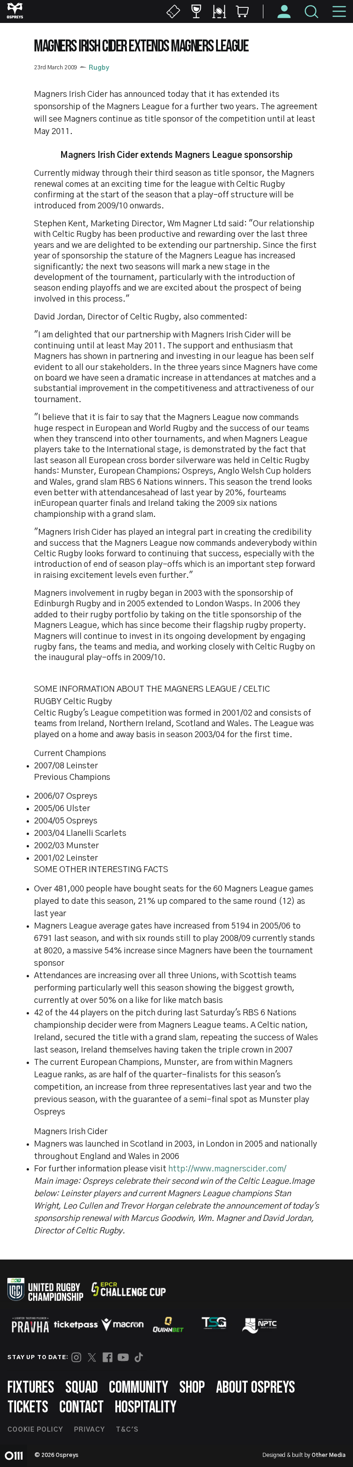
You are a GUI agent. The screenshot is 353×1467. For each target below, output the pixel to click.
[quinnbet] (168, 1325)
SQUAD (81, 1388)
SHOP (192, 1388)
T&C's (127, 1430)
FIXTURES (30, 1388)
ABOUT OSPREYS (255, 1388)
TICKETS (27, 1407)
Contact (81, 1407)
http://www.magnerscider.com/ (227, 1169)
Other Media (329, 1455)
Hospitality (145, 1407)
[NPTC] (260, 1325)
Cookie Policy (35, 1430)
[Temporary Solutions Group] (214, 1325)
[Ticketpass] (76, 1325)
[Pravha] (30, 1325)
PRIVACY (89, 1430)
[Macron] (122, 1325)
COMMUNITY (138, 1388)
